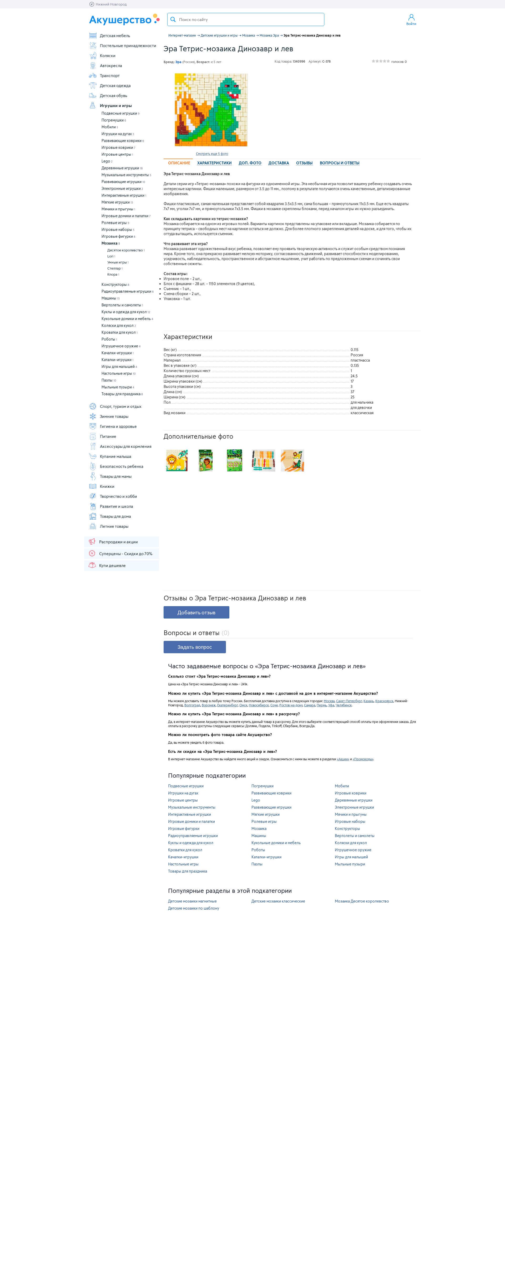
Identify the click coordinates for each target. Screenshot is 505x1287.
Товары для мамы (116, 476)
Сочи (274, 705)
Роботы (109, 339)
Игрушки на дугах (118, 133)
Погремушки (114, 120)
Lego (107, 161)
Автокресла (111, 65)
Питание (108, 436)
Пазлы (109, 380)
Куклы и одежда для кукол (126, 312)
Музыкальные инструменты (126, 175)
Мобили (110, 127)
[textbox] (245, 19)
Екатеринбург (227, 705)
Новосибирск (259, 705)
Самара (309, 705)
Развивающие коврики (123, 140)
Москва (329, 701)
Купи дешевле (112, 565)
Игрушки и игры (116, 105)
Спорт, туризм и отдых (121, 406)
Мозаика (111, 243)
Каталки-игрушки (117, 359)
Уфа (331, 705)
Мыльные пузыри (118, 387)
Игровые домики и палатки (126, 216)
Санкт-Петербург (349, 701)
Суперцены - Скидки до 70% (125, 553)
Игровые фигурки (118, 236)
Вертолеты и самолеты (122, 305)
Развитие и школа (116, 506)
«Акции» (343, 759)
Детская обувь (113, 95)
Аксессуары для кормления (126, 446)
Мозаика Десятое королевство (362, 901)
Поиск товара (173, 19)
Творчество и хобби (118, 496)
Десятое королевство (126, 250)
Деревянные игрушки (122, 168)
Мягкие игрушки (117, 202)
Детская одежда (115, 85)
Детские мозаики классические (278, 901)
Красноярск (384, 701)
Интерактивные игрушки (124, 195)
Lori (111, 256)
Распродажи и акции (118, 541)
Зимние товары (114, 416)
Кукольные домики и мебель (127, 318)
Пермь (322, 705)
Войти (411, 24)
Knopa (113, 274)
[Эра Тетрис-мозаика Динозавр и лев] (212, 110)
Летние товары (114, 526)
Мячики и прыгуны (118, 209)
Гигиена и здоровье (118, 426)
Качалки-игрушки (118, 353)
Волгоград (192, 705)
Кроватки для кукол (120, 332)
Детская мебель (115, 35)
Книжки (107, 486)
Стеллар (115, 268)
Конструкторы (115, 284)
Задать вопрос (195, 647)
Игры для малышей (119, 366)
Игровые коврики (118, 147)
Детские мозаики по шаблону (193, 908)
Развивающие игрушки (123, 181)
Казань (368, 701)
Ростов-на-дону (290, 705)
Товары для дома (115, 516)
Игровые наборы (118, 229)
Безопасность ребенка (121, 466)
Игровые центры (117, 154)
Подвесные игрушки (121, 113)
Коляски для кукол (119, 325)
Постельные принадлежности (128, 45)
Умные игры (118, 262)
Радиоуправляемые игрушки (128, 291)
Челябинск (344, 705)
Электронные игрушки (122, 188)
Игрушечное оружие (121, 346)
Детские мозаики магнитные (192, 901)
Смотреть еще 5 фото (212, 153)
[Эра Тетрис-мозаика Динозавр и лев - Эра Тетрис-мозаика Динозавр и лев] (177, 460)
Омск (243, 705)
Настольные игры (119, 373)
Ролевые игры (115, 222)
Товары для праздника (122, 394)
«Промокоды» (363, 759)
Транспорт (110, 75)
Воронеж (209, 705)
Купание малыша (115, 456)
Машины (111, 298)
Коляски (107, 55)
